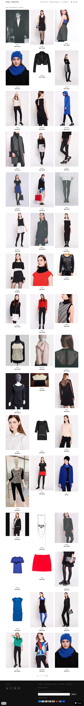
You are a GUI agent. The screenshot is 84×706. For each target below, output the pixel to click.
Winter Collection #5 (13, 7)
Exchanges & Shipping (50, 684)
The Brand (64, 2)
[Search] (74, 2)
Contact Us (69, 684)
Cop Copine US (44, 697)
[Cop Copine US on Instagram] (19, 688)
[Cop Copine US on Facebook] (11, 688)
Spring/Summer (54, 2)
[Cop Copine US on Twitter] (7, 688)
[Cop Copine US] (12, 1)
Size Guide (61, 684)
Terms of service (43, 688)
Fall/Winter (43, 2)
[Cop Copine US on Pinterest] (15, 688)
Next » (46, 676)
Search (40, 684)
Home (7, 7)
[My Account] (72, 2)
